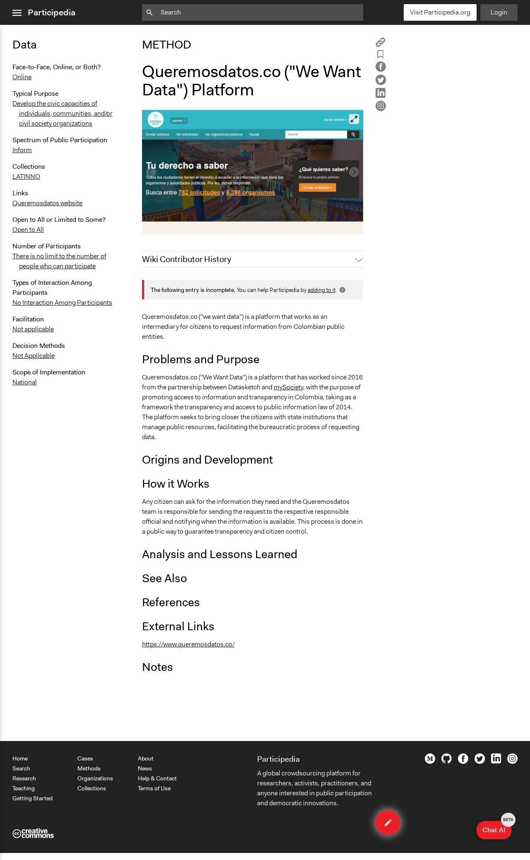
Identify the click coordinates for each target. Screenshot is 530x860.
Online (21, 77)
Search (21, 768)
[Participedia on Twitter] (480, 761)
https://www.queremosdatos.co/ (188, 644)
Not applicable (33, 329)
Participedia (51, 12)
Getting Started (32, 798)
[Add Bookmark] (380, 55)
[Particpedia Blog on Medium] (430, 761)
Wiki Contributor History (186, 259)
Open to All (28, 229)
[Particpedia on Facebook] (463, 761)
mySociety (288, 387)
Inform (22, 150)
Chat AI (496, 827)
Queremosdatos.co (174, 224)
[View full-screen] (354, 119)
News (145, 768)
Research (24, 778)
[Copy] (380, 45)
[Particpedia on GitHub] (446, 761)
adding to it (321, 290)
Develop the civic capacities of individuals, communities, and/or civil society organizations (62, 113)
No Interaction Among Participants (62, 302)
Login (499, 12)
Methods (89, 768)
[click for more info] (341, 290)
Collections (91, 788)
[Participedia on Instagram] (512, 761)
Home (20, 758)
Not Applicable (33, 355)
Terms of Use (154, 788)
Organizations (95, 778)
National (24, 382)
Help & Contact (157, 778)
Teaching (23, 788)
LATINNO (26, 176)
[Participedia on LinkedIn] (496, 761)
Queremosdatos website (47, 203)
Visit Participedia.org (440, 12)
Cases (85, 758)
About (146, 758)
